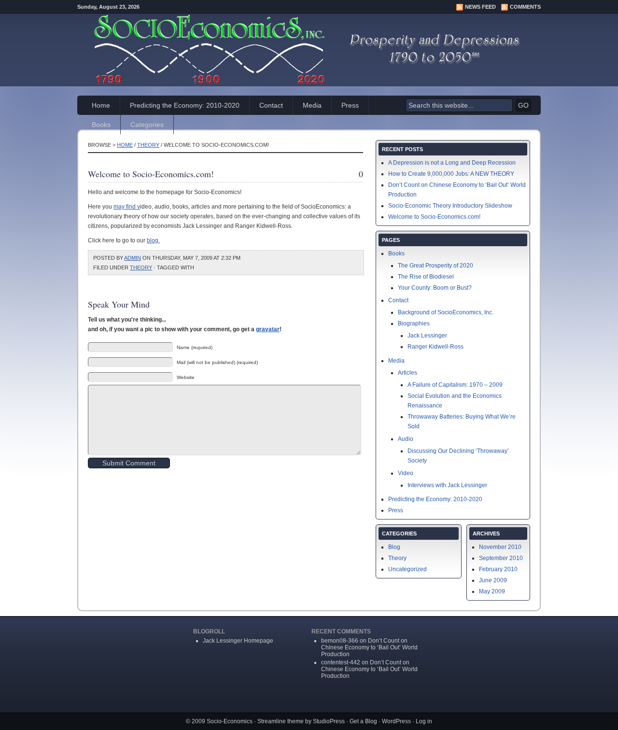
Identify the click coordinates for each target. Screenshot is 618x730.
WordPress (396, 721)
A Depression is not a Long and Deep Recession (452, 162)
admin (132, 258)
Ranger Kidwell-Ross (435, 346)
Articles (407, 372)
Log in (424, 721)
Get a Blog (363, 721)
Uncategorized (407, 569)
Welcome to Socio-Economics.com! (434, 216)
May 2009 (492, 591)
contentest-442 (340, 662)
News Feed (480, 7)
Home (101, 105)
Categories (147, 124)
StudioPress (329, 721)
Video (405, 473)
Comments (525, 7)
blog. (153, 240)
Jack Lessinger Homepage (238, 640)
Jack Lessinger (427, 335)
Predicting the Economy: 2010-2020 (184, 105)
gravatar (268, 329)
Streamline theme (280, 721)
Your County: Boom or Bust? (435, 287)
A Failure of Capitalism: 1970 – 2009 (455, 384)
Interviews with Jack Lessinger (447, 485)
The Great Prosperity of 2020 (435, 265)
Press (350, 105)
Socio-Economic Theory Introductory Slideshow (450, 205)
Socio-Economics (230, 721)
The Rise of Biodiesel (426, 276)
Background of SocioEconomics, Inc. (445, 312)
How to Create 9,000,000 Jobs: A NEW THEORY (451, 173)
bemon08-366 (339, 640)
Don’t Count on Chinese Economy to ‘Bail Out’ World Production (369, 647)
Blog (394, 547)
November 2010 (500, 547)
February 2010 (498, 569)
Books (101, 124)
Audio (405, 438)
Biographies (414, 323)
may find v (126, 206)
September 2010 (501, 558)
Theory (148, 145)
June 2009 (493, 580)
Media (312, 105)
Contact (271, 105)
